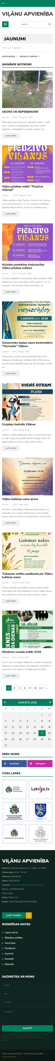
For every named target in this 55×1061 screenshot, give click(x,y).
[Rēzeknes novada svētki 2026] (27, 629)
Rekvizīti (9, 964)
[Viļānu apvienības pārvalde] (27, 15)
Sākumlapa (6, 48)
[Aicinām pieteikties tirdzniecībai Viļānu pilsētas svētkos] (27, 242)
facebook (14, 763)
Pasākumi (10, 948)
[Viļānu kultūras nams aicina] (27, 476)
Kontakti (9, 958)
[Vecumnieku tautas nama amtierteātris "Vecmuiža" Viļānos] (27, 320)
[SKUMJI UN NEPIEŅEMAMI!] (27, 89)
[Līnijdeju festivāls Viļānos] (27, 402)
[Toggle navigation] (5, 24)
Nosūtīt (27, 1028)
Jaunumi (17, 48)
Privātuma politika (9, 1056)
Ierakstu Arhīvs (29, 56)
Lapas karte (11, 932)
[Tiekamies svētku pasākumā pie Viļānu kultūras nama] (27, 551)
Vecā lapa (10, 943)
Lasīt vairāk (10, 136)
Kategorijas (9, 56)
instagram (40, 763)
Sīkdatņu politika (14, 937)
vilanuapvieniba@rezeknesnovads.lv (28, 884)
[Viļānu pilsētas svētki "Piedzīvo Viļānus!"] (27, 164)
